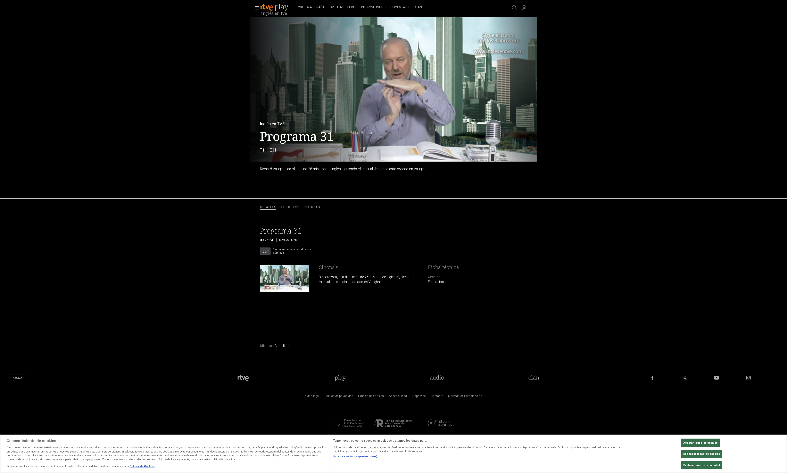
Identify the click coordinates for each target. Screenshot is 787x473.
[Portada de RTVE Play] (274, 7)
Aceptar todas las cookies (700, 442)
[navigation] (398, 7)
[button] (255, 7)
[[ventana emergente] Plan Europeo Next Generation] (347, 428)
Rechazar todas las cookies (701, 453)
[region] (393, 453)
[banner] (278, 7)
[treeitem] (311, 7)
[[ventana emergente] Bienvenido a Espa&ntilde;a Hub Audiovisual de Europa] (439, 428)
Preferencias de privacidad (701, 465)
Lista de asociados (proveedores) (355, 456)
